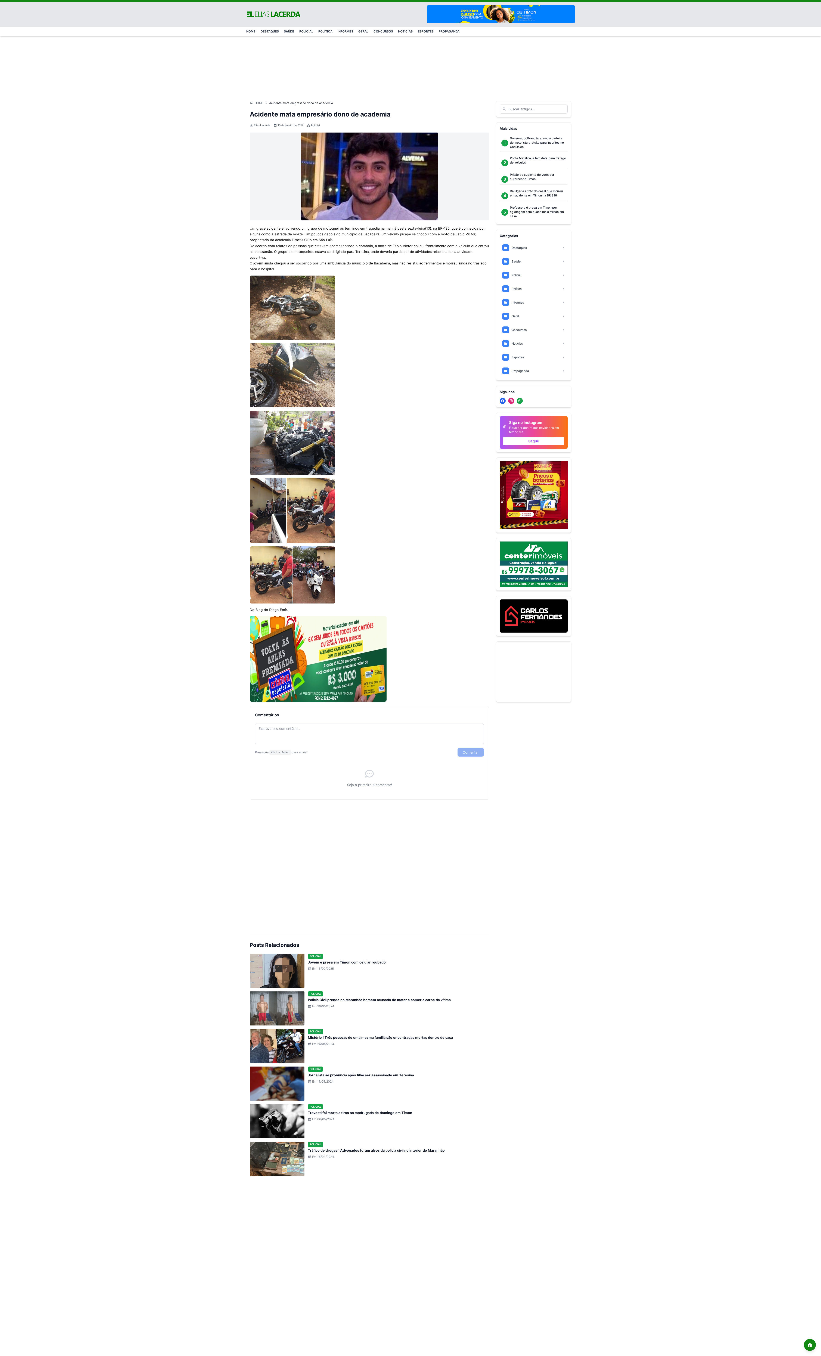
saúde (289, 31)
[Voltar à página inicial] (810, 1345)
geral (363, 31)
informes (345, 31)
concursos (383, 31)
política (325, 31)
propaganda (449, 31)
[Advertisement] (410, 66)
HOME (250, 31)
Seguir (533, 441)
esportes (426, 31)
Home (259, 103)
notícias (405, 31)
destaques (270, 31)
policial (306, 31)
